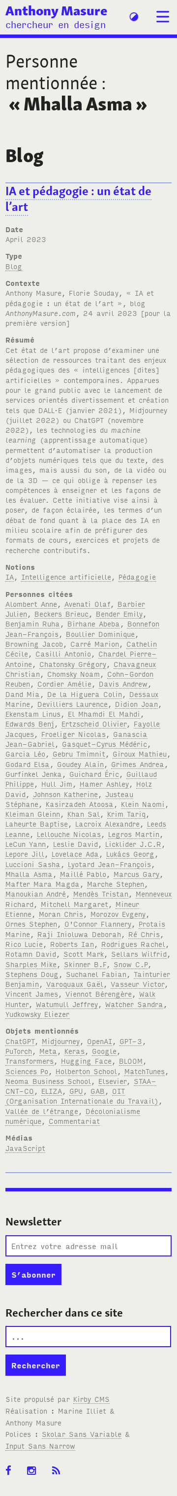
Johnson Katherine (65, 794)
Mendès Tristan (100, 893)
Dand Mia (22, 693)
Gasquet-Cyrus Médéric (104, 743)
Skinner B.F (85, 964)
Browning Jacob (34, 643)
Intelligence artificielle (66, 576)
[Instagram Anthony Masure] (34, 1470)
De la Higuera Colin (84, 693)
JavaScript (25, 1147)
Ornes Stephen (31, 923)
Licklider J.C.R (133, 843)
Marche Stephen (115, 883)
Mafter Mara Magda (42, 883)
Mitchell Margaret (74, 903)
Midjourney (61, 1040)
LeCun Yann (25, 843)
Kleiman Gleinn (32, 813)
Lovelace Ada (75, 853)
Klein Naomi (143, 803)
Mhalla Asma (29, 873)
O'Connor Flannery (97, 923)
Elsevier (112, 1080)
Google (104, 1050)
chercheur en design (55, 24)
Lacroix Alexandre (107, 823)
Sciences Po (26, 1071)
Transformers (29, 1060)
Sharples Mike (31, 964)
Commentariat (74, 1120)
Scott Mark (83, 953)
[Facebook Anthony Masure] (11, 1470)
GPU (76, 1090)
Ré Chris (144, 934)
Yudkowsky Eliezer (37, 1013)
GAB (97, 1090)
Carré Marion (94, 643)
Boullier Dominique (100, 633)
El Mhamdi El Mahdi (104, 713)
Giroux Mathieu (140, 753)
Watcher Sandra (134, 1004)
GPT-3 (130, 1040)
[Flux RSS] (59, 1470)
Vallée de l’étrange (41, 1110)
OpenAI (99, 1040)
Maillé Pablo (83, 873)
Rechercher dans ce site (64, 1312)
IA (9, 576)
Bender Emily (119, 613)
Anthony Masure (56, 10)
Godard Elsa (27, 763)
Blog (13, 266)
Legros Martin (133, 833)
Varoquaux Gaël (74, 983)
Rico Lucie (24, 943)
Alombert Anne (31, 603)
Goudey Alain (80, 763)
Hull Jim (56, 783)
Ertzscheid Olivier (93, 723)
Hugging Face (86, 1060)
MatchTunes (144, 1071)
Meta (48, 1050)
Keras (74, 1050)
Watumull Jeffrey (67, 1004)
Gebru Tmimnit (79, 753)
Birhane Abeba (93, 623)
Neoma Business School (48, 1080)
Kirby (91, 1398)
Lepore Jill (24, 853)
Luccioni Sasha (32, 864)
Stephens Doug (32, 973)
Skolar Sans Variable (81, 1433)
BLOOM (131, 1060)
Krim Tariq (126, 813)
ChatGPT (19, 1040)
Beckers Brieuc (61, 613)
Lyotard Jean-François (109, 864)
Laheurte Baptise (36, 823)
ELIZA (51, 1090)
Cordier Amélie (64, 683)
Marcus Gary (136, 873)
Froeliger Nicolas (73, 733)
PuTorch (18, 1050)
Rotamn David (30, 953)
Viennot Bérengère (98, 993)
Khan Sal (83, 813)
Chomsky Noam (73, 673)
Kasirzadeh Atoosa (80, 803)
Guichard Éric (94, 773)
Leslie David (75, 843)
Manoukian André (35, 893)
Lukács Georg (130, 853)
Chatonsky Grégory (72, 663)
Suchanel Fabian (96, 973)
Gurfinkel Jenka (33, 773)
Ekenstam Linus (32, 713)
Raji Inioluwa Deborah (79, 934)
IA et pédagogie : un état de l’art (78, 199)
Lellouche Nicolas (69, 833)
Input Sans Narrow (40, 1445)
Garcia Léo (25, 753)
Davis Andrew (123, 683)
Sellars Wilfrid (139, 953)
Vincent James (31, 993)
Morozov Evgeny (118, 913)
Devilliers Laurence (72, 703)
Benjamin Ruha (32, 623)
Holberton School (86, 1071)
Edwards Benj (29, 723)
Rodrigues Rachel (133, 943)
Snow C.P (131, 964)
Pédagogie (137, 576)
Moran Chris (61, 913)
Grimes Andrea (137, 763)
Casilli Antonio (63, 653)
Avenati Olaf (87, 603)
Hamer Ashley (104, 783)
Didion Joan (136, 703)
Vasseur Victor (137, 983)
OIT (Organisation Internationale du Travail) (81, 1095)
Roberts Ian (72, 943)
